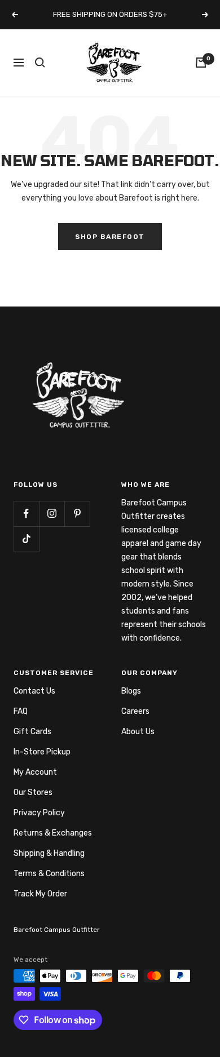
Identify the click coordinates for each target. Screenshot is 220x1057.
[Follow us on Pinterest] (77, 513)
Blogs (131, 691)
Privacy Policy (39, 813)
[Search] (40, 62)
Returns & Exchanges (53, 833)
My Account (35, 772)
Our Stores (33, 792)
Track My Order (40, 894)
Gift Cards (32, 731)
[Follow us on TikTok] (26, 539)
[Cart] (200, 62)
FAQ (21, 711)
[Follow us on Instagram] (51, 513)
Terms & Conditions (49, 873)
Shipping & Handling (49, 853)
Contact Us (34, 691)
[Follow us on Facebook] (26, 513)
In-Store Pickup (42, 752)
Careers (135, 711)
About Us (138, 731)
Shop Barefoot (110, 237)
